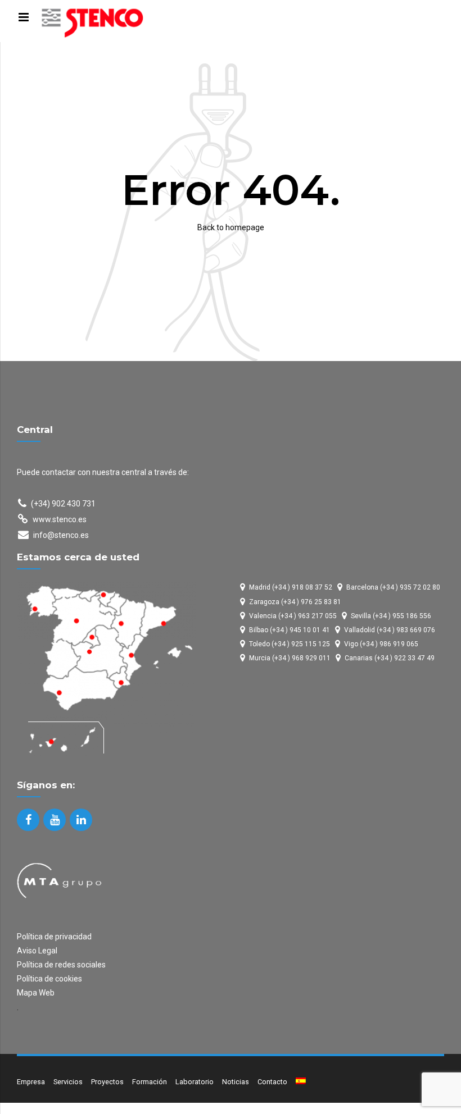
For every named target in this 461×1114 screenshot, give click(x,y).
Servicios (68, 1082)
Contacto (272, 1082)
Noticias (235, 1082)
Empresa (31, 1082)
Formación (149, 1082)
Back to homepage (230, 227)
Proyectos (107, 1082)
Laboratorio (194, 1082)
